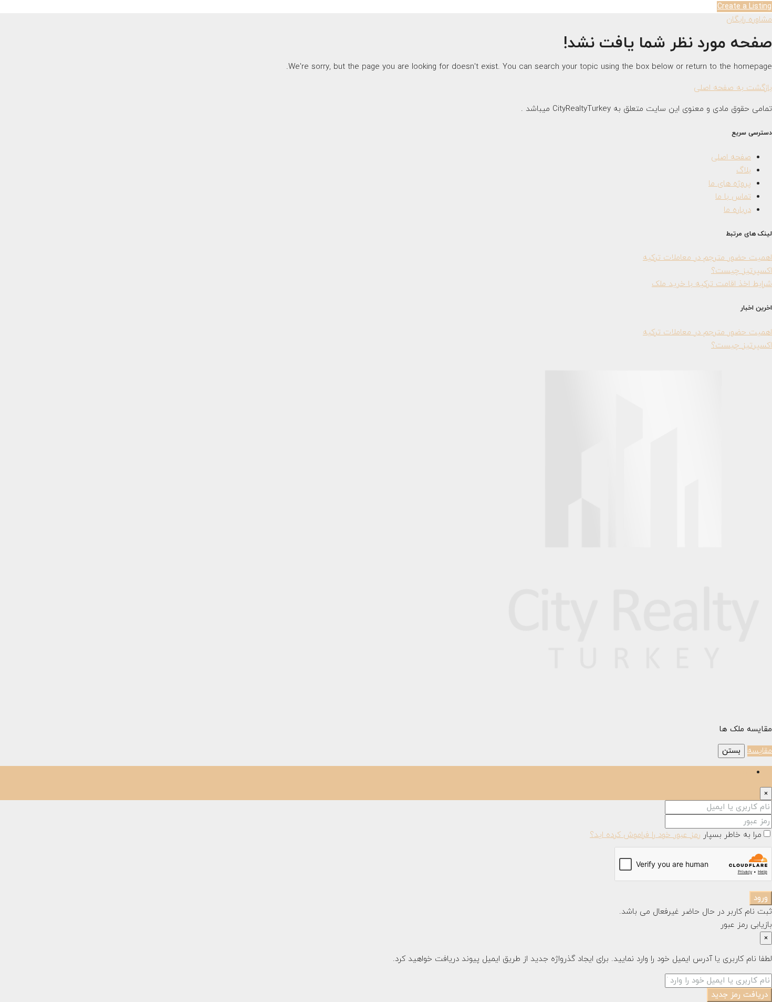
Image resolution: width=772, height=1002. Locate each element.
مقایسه (759, 750)
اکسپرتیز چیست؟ (741, 271)
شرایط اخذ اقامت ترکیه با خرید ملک (712, 284)
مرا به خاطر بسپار (731, 835)
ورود (761, 898)
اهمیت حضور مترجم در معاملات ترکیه (707, 257)
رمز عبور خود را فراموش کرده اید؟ (645, 835)
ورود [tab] (744, 772)
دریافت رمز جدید (739, 994)
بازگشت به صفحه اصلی (733, 88)
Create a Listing (744, 7)
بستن (731, 750)
